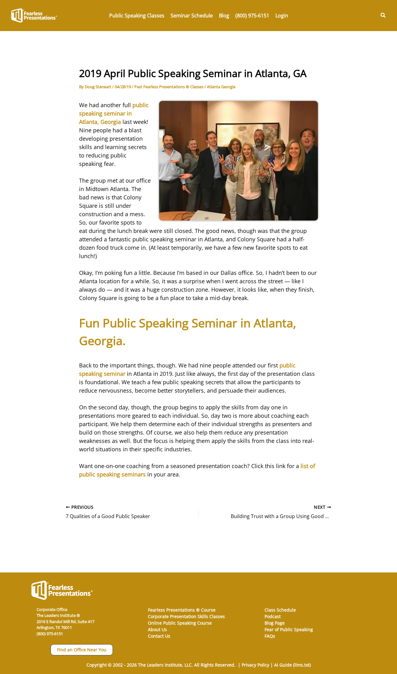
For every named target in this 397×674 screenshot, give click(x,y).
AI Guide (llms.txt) (292, 665)
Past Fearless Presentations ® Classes (168, 86)
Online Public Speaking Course (180, 623)
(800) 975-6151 (50, 633)
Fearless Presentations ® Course (182, 610)
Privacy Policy (255, 665)
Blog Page (275, 623)
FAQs (270, 636)
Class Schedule (280, 610)
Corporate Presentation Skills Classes (186, 616)
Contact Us (159, 636)
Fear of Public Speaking (289, 629)
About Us (157, 629)
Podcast (273, 616)
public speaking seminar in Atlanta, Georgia (114, 113)
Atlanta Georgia (221, 86)
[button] (383, 15)
